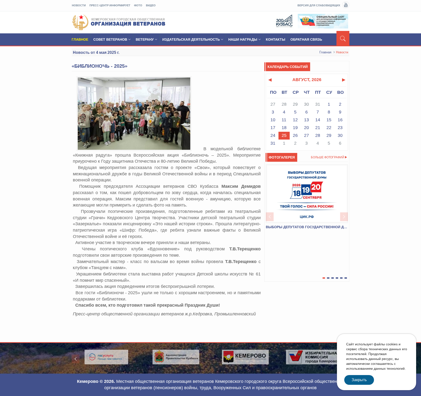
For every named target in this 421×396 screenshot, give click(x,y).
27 (306, 135)
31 (272, 143)
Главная (325, 52)
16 (340, 119)
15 (328, 119)
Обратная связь (306, 39)
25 (284, 135)
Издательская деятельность (191, 39)
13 (306, 119)
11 (284, 119)
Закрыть (359, 380)
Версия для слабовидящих (318, 5)
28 (317, 135)
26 (295, 135)
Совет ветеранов (110, 39)
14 (317, 119)
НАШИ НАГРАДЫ (242, 39)
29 (328, 135)
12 (295, 119)
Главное (80, 39)
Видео (151, 5)
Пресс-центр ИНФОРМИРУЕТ (109, 5)
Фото (138, 5)
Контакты (275, 39)
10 (272, 119)
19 (295, 127)
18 (284, 127)
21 (317, 127)
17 (272, 127)
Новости (79, 5)
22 (328, 127)
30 (340, 135)
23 (340, 127)
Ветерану (145, 39)
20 (306, 127)
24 (272, 135)
